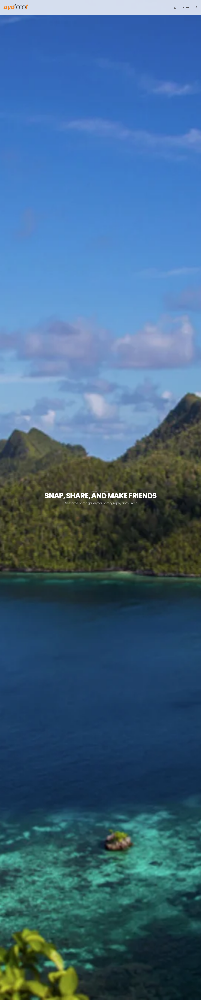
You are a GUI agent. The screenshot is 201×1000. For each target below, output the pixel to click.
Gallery (185, 7)
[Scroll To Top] (196, 996)
